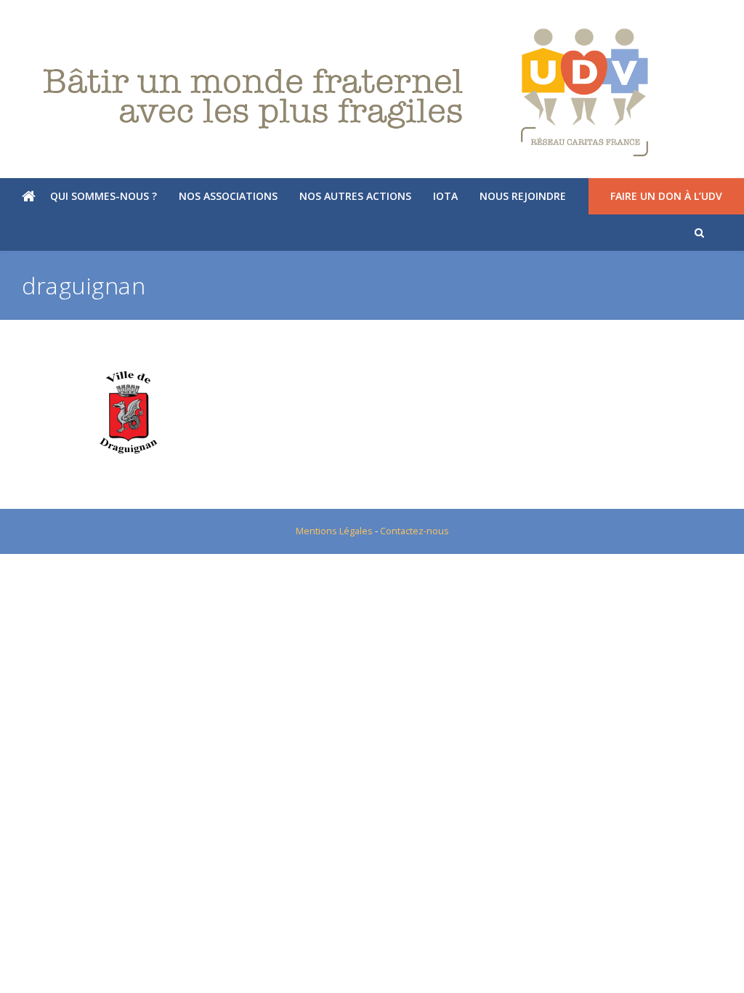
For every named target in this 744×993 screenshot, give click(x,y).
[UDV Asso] (372, 92)
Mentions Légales (334, 530)
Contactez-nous (414, 530)
